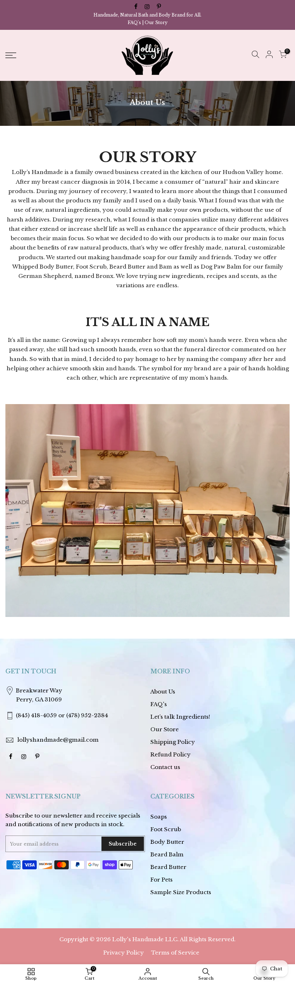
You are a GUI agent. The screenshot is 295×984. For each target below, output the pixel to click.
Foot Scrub (165, 829)
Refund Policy (170, 754)
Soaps (158, 816)
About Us (162, 691)
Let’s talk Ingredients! (180, 716)
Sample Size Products (180, 892)
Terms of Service (175, 952)
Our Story (156, 22)
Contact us (165, 767)
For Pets (161, 879)
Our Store (164, 729)
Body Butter (167, 841)
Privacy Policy (123, 952)
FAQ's (134, 22)
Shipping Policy (172, 741)
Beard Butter (168, 867)
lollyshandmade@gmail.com (58, 739)
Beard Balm (166, 854)
